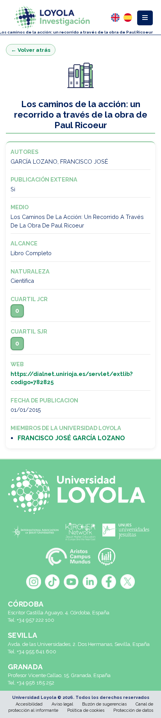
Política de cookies (85, 710)
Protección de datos (133, 710)
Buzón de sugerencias (104, 704)
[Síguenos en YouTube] (71, 581)
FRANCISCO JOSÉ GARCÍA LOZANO (71, 438)
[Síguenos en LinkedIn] (89, 581)
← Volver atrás (30, 50)
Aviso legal (62, 704)
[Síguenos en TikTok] (52, 581)
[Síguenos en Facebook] (108, 581)
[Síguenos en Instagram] (33, 581)
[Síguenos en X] (127, 581)
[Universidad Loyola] (80, 491)
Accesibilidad (29, 704)
